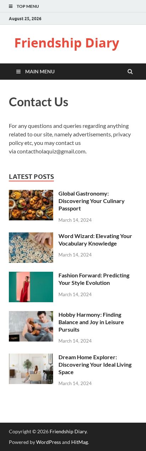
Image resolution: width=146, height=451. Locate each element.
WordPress (48, 442)
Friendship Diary (66, 42)
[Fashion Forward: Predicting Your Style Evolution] (31, 275)
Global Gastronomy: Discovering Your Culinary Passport (91, 201)
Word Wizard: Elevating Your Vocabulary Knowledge (95, 239)
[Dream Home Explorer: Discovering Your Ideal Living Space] (31, 357)
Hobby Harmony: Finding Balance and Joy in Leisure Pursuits (91, 322)
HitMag (79, 442)
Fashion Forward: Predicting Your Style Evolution (93, 279)
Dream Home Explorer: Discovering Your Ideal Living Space (94, 364)
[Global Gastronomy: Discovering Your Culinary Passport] (31, 194)
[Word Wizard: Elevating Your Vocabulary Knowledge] (31, 236)
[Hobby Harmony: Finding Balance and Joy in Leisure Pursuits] (31, 315)
